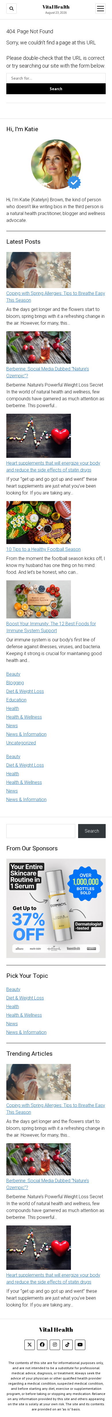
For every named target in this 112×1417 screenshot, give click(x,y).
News (12, 725)
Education (16, 700)
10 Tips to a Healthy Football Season (43, 549)
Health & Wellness (24, 717)
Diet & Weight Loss (25, 691)
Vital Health (56, 7)
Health (12, 708)
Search (92, 831)
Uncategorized (21, 743)
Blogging (15, 682)
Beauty (13, 674)
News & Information (26, 734)
